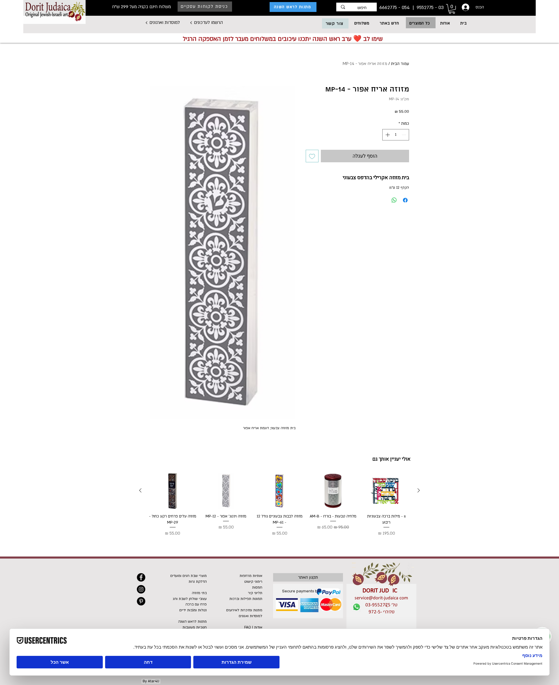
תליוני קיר (255, 593)
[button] (419, 23)
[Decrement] (404, 134)
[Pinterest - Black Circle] (141, 601)
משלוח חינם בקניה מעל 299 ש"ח (141, 7)
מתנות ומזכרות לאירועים (244, 610)
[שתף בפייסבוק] (405, 200)
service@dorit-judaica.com (381, 598)
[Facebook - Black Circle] (141, 577)
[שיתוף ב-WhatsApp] (394, 200)
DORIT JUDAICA (381, 591)
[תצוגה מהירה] (386, 491)
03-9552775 (377, 605)
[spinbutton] (396, 134)
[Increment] (387, 134)
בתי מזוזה (199, 593)
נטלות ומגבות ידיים (193, 610)
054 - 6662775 (395, 7)
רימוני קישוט (253, 581)
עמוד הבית (400, 63)
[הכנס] (465, 7)
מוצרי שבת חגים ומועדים (188, 575)
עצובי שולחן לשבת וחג (190, 598)
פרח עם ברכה (196, 604)
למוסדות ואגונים (250, 616)
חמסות (257, 587)
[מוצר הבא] (140, 490)
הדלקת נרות (198, 581)
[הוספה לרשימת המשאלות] (312, 156)
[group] (279, 505)
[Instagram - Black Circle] (141, 589)
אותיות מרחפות (251, 575)
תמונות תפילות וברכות (245, 598)
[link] (452, 9)
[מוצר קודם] (418, 490)
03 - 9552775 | (427, 7)
